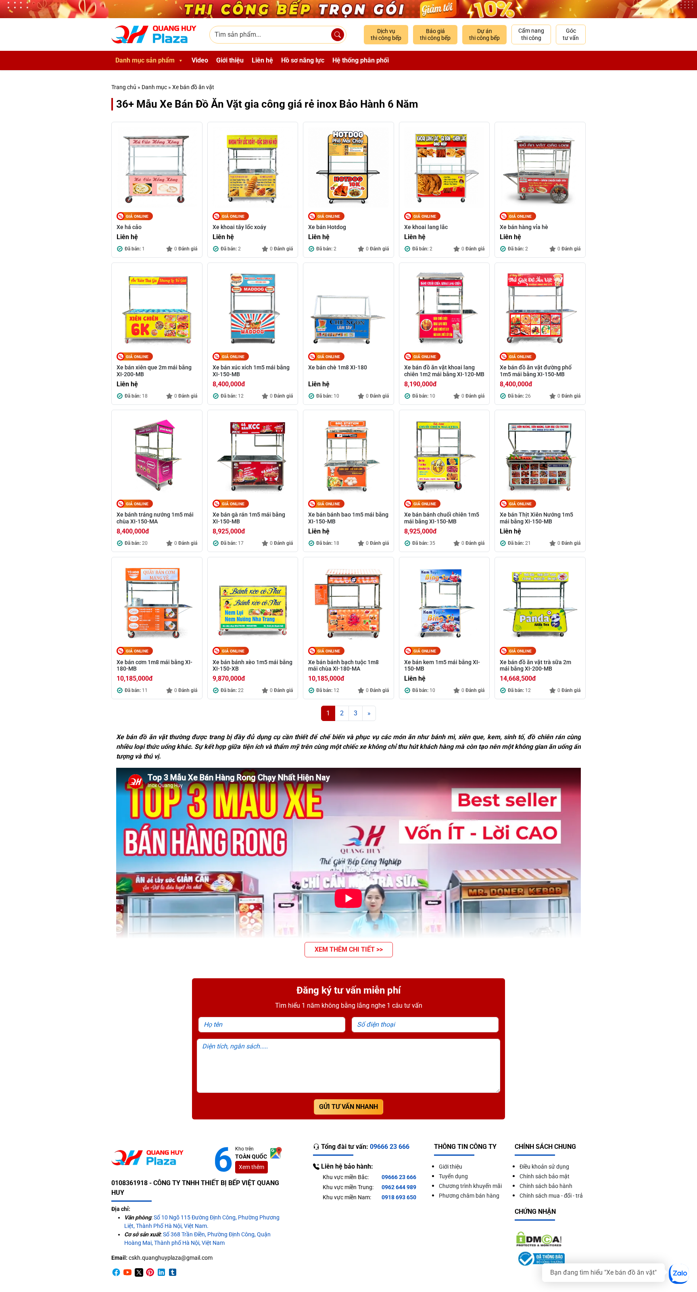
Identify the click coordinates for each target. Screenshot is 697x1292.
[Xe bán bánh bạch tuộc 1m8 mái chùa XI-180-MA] (348, 602)
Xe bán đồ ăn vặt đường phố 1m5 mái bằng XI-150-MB (536, 370)
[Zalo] (679, 1274)
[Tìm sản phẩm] (337, 34)
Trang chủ (123, 87)
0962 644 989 (399, 1187)
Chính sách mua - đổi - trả (551, 1195)
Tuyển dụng (453, 1176)
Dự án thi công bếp (484, 35)
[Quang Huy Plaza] (153, 34)
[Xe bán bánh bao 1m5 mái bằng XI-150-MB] (348, 455)
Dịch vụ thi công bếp (386, 35)
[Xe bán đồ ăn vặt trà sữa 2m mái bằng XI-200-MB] (540, 602)
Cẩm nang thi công (531, 34)
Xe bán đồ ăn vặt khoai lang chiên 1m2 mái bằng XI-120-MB (444, 370)
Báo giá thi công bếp (435, 35)
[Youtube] (127, 1272)
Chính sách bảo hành (546, 1186)
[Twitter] (139, 1272)
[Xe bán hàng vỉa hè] (540, 167)
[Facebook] (116, 1272)
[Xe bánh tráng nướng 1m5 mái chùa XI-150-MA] (157, 455)
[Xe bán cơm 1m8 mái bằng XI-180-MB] (157, 602)
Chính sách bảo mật (545, 1176)
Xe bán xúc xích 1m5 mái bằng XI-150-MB (251, 370)
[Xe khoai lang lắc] (444, 167)
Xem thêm (251, 1167)
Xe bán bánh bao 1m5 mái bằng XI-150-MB (348, 518)
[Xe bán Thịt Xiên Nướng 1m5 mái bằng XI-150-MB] (540, 455)
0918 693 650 (399, 1197)
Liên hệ (262, 60)
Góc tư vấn (571, 34)
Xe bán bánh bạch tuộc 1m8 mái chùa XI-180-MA (343, 665)
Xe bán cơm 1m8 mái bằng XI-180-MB (154, 665)
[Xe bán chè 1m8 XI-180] (348, 308)
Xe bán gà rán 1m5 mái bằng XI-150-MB (249, 518)
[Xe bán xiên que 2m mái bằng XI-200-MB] (157, 308)
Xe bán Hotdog (327, 227)
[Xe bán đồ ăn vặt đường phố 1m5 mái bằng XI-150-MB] (540, 308)
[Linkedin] (161, 1272)
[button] (349, 949)
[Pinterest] (150, 1272)
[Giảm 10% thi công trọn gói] (348, 9)
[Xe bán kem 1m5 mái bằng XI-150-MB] (444, 602)
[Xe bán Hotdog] (348, 167)
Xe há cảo (129, 227)
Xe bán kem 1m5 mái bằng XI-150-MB (442, 665)
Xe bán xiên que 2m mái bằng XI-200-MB (154, 370)
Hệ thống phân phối (360, 60)
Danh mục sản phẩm (145, 60)
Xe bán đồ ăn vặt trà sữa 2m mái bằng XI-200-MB (535, 665)
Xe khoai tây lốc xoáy (239, 227)
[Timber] (172, 1272)
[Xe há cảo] (157, 167)
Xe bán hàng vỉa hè (524, 227)
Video (200, 60)
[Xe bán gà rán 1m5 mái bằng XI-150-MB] (253, 455)
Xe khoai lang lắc (426, 227)
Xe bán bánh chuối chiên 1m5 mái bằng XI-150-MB (441, 518)
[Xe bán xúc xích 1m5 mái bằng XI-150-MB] (253, 308)
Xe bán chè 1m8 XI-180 (337, 367)
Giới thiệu (230, 60)
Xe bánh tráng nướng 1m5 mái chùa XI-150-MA (155, 518)
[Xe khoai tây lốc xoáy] (253, 167)
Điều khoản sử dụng (544, 1166)
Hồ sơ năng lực (302, 60)
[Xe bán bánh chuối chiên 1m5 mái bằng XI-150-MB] (444, 455)
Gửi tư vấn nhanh (348, 1107)
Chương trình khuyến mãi (470, 1186)
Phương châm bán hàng (469, 1195)
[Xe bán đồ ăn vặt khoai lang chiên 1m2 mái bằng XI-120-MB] (444, 308)
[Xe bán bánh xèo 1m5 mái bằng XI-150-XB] (253, 602)
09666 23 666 (399, 1177)
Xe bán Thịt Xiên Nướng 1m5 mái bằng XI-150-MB (536, 518)
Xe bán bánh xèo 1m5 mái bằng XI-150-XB (252, 665)
